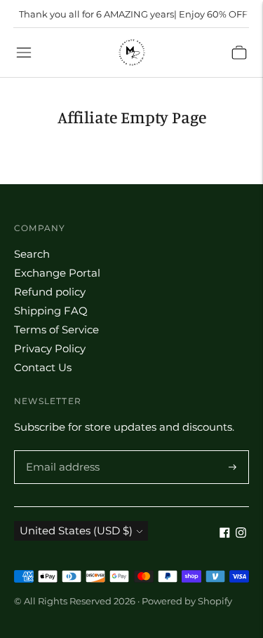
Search (32, 254)
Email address (60, 451)
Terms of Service (56, 329)
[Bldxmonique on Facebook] (225, 534)
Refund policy (50, 291)
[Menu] (24, 52)
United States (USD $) (76, 530)
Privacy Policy (50, 348)
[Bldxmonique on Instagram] (241, 534)
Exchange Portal (57, 272)
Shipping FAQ (51, 310)
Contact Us (43, 367)
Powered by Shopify (187, 600)
